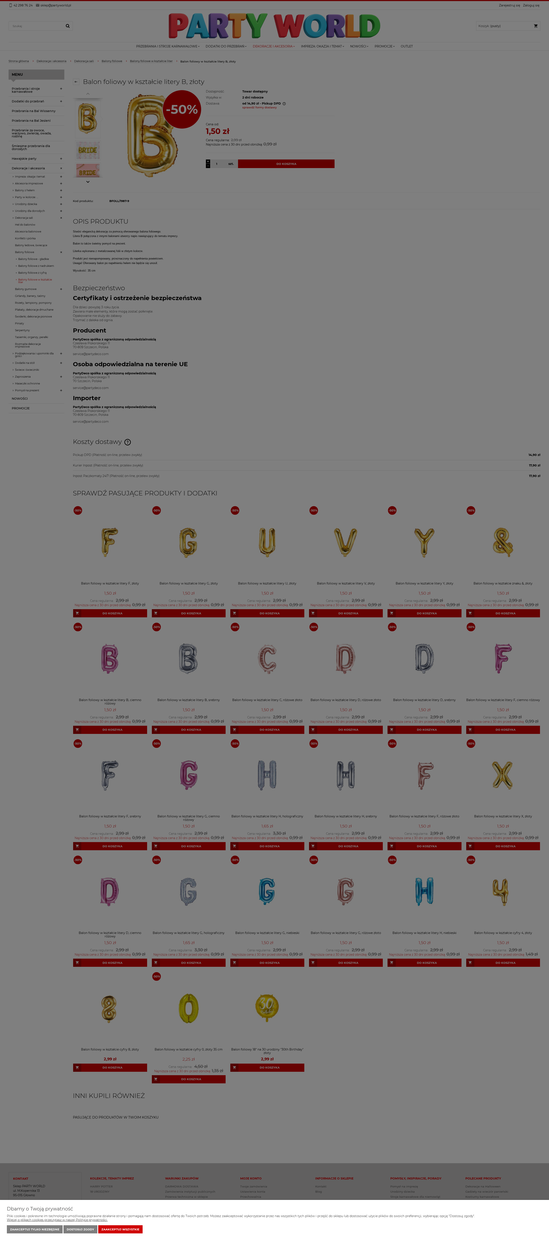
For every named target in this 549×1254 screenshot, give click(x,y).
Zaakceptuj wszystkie (120, 1229)
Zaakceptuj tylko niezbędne (34, 1229)
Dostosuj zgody (80, 1229)
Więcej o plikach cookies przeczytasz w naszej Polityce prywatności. (57, 1220)
